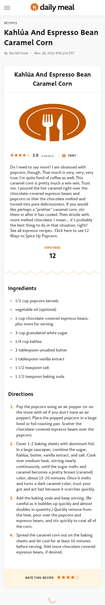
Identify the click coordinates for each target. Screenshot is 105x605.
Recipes (10, 23)
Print (72, 156)
